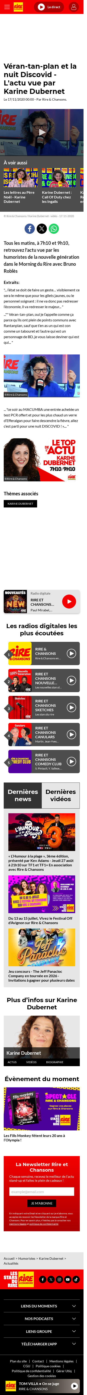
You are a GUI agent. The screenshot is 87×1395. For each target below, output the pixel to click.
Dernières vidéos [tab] (60, 795)
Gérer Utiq (64, 1371)
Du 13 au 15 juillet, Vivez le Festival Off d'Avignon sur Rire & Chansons (40, 920)
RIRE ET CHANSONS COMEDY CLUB (48, 759)
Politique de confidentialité (31, 1371)
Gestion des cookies (42, 1376)
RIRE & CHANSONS (45, 651)
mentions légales (17, 1223)
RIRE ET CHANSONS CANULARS (45, 732)
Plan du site (18, 1361)
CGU (26, 1366)
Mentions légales (61, 1361)
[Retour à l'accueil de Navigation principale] (18, 7)
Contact (38, 1361)
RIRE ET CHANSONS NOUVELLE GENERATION (47, 681)
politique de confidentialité (43, 1223)
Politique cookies (48, 1366)
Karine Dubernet (23, 1053)
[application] (42, 132)
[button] (42, 132)
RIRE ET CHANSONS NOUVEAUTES (43, 602)
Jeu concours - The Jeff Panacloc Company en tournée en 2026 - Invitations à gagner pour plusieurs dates (41, 975)
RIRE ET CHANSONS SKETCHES (45, 705)
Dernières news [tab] (23, 795)
